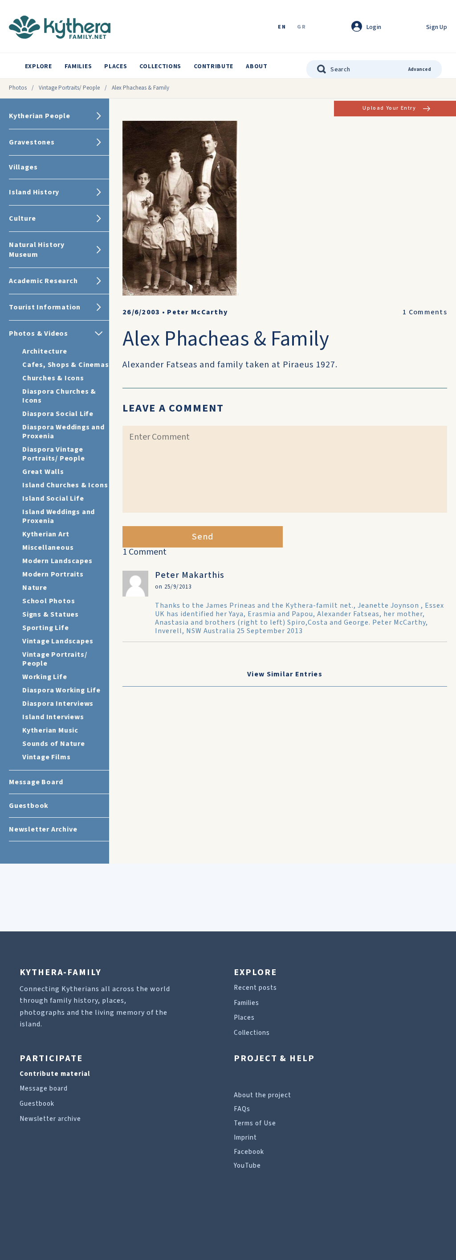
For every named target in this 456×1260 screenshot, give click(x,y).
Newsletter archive (50, 1119)
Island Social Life (53, 498)
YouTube (247, 1165)
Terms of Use (255, 1123)
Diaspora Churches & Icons (59, 396)
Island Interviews (53, 717)
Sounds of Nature (53, 744)
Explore (38, 66)
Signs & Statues (50, 614)
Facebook (249, 1152)
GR (301, 27)
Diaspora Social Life (58, 414)
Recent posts (255, 987)
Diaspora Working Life (61, 690)
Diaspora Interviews (58, 703)
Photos (18, 88)
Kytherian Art (45, 534)
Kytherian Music (50, 730)
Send (203, 537)
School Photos (48, 601)
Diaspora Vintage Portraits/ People (53, 454)
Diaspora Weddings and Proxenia (63, 431)
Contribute (213, 66)
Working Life (44, 677)
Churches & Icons (53, 378)
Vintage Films (46, 757)
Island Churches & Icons (65, 485)
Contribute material (55, 1074)
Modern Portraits (53, 574)
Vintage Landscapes (57, 641)
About (257, 66)
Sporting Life (45, 628)
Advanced (419, 69)
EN (282, 27)
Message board (44, 1088)
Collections (160, 66)
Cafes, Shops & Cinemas (65, 365)
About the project (262, 1095)
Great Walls (43, 472)
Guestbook (37, 1103)
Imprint (245, 1137)
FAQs (242, 1109)
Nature (34, 588)
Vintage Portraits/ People (69, 88)
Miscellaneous (47, 547)
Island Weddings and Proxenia (58, 516)
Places (115, 66)
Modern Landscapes (57, 561)
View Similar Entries (284, 674)
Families (78, 66)
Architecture (44, 351)
